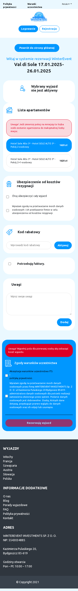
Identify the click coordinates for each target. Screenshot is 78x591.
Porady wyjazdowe (15, 505)
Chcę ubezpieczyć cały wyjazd (29, 196)
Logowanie (28, 28)
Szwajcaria (10, 465)
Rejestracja (49, 28)
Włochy (8, 457)
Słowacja (9, 474)
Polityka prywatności (16, 513)
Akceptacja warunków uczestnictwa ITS (31, 371)
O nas (7, 496)
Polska (7, 478)
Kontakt (8, 518)
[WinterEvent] (39, 16)
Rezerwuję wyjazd (39, 422)
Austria (7, 470)
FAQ (6, 509)
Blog (6, 500)
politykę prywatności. (21, 378)
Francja (7, 461)
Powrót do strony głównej (36, 47)
